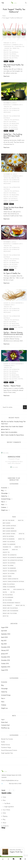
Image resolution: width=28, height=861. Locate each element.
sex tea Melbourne (8, 597)
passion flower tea (10, 380)
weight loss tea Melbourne (10, 610)
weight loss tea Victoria (10, 613)
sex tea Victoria (7, 600)
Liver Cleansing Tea (10, 268)
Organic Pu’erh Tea (16, 852)
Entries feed (4, 722)
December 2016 (5, 657)
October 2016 (5, 663)
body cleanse (6, 523)
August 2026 (4, 627)
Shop (4, 800)
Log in (2, 719)
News (11, 61)
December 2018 (5, 647)
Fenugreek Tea (7, 547)
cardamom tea (9, 46)
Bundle (3, 742)
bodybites (7, 44)
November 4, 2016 (9, 242)
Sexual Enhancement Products (11, 602)
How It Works (6, 810)
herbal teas (7, 202)
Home (4, 797)
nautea (20, 327)
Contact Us (5, 826)
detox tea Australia (8, 536)
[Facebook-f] (9, 790)
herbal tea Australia (10, 127)
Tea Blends (7, 803)
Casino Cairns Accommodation (9, 432)
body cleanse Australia (9, 525)
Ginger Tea (8, 48)
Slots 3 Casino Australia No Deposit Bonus (12, 435)
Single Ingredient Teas (7, 753)
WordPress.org (5, 728)
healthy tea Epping (10, 54)
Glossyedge (4, 493)
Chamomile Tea (19, 46)
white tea (5, 616)
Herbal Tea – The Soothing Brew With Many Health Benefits (13, 136)
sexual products (7, 605)
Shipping (5, 816)
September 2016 (5, 667)
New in (3, 502)
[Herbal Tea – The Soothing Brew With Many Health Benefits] (14, 91)
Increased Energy (5, 499)
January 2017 (4, 654)
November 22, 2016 (10, 174)
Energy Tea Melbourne (9, 544)
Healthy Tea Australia (11, 52)
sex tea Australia (8, 594)
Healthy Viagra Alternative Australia (13, 581)
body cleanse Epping (8, 528)
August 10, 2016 (9, 303)
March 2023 (4, 637)
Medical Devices (5, 745)
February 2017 (5, 650)
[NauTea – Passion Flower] (14, 355)
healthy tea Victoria (10, 58)
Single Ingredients (9, 807)
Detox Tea (7, 178)
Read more (6, 76)
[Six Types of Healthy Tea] (14, 232)
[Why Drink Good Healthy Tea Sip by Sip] (14, 31)
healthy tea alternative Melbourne (11, 111)
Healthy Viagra (7, 576)
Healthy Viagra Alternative (10, 579)
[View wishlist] (19, 859)
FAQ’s (4, 813)
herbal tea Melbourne (11, 129)
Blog (5, 61)
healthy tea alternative (11, 108)
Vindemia (3, 507)
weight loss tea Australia (10, 608)
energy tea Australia (9, 541)
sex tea (12, 592)
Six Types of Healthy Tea (12, 273)
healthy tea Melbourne (11, 56)
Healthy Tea (7, 50)
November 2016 (5, 660)
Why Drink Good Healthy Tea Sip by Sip (13, 66)
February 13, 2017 (9, 43)
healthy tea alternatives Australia (12, 117)
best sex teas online (8, 520)
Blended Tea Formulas (7, 739)
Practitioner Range (6, 747)
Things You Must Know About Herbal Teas (13, 208)
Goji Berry (5, 549)
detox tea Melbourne (9, 539)
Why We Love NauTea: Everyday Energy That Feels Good (13, 423)
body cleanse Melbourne (10, 531)
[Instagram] (13, 790)
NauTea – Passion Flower (12, 386)
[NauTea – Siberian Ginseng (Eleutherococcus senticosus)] (14, 295)
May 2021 (3, 640)
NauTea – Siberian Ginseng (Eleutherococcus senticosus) (13, 333)
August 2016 (4, 670)
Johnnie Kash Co (5, 429)
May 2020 (4, 644)
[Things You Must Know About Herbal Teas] (14, 163)
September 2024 (5, 634)
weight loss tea (20, 605)
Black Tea (20, 520)
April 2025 (4, 631)
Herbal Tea (4, 496)
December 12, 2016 (9, 103)
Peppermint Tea (8, 59)
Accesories (4, 488)
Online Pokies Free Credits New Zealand (12, 426)
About (4, 823)
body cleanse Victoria (9, 533)
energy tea (21, 539)
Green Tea (16, 48)
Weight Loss (4, 510)
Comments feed (5, 725)
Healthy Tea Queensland (12, 325)
